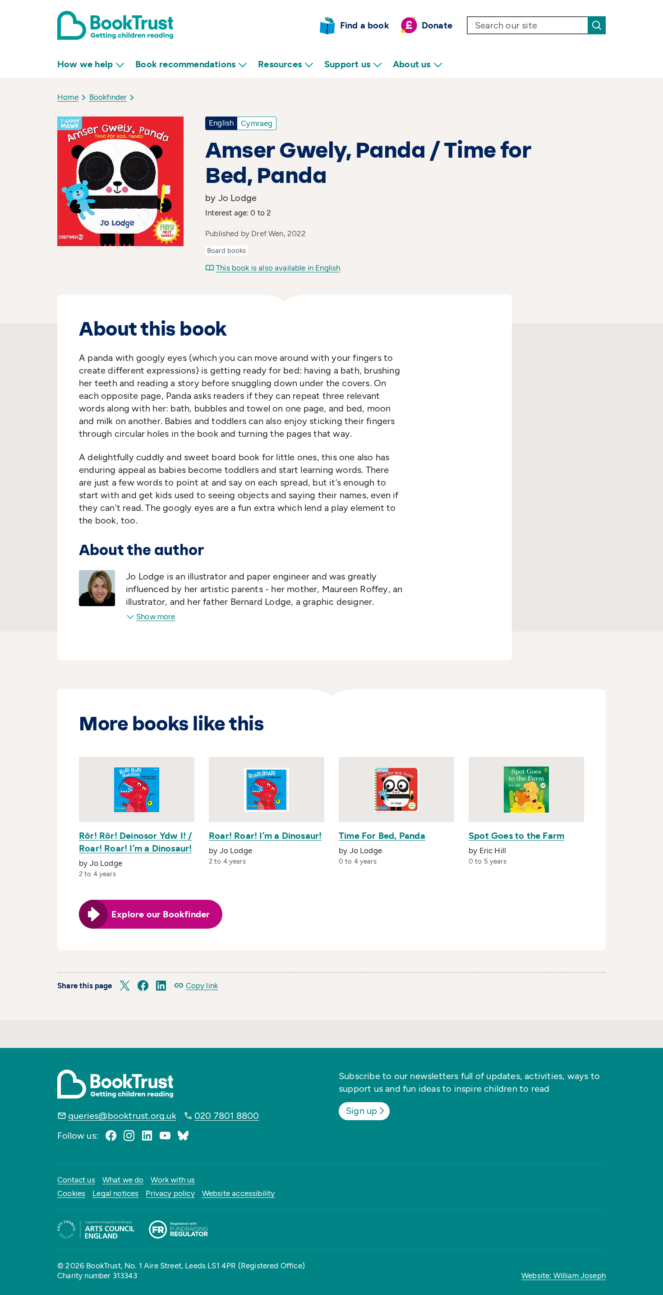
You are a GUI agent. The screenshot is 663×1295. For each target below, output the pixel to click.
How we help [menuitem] (85, 64)
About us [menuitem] (412, 64)
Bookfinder (108, 97)
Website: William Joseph (563, 1275)
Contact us (76, 1179)
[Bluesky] (183, 1135)
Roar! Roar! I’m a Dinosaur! (265, 835)
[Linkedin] (147, 1135)
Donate (437, 25)
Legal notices (115, 1193)
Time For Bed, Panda (382, 835)
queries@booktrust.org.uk (122, 1115)
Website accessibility (238, 1193)
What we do (123, 1179)
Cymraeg (256, 123)
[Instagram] (129, 1135)
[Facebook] (111, 1135)
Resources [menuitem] (280, 64)
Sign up (361, 1110)
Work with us (173, 1179)
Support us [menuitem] (347, 64)
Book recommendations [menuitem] (185, 64)
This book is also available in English (278, 267)
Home (67, 97)
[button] (125, 985)
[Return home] (115, 25)
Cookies (71, 1193)
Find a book (364, 25)
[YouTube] (165, 1135)
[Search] (597, 25)
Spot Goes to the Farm (516, 835)
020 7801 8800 (226, 1115)
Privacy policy (170, 1193)
